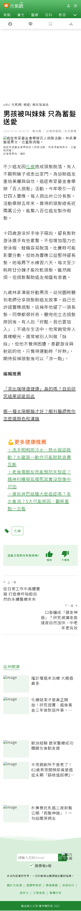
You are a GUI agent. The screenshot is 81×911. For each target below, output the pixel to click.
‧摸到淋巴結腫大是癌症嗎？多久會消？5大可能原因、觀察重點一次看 (39, 501)
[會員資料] (68, 6)
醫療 (34, 14)
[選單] (75, 6)
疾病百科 (68, 885)
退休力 (24, 893)
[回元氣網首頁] (16, 5)
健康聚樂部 (33, 885)
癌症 (27, 104)
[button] (75, 15)
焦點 (7, 14)
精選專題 (52, 885)
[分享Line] (30, 23)
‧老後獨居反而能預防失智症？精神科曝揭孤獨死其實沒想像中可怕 (39, 479)
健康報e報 (43, 865)
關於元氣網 (14, 885)
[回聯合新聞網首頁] (6, 6)
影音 (62, 14)
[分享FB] (10, 23)
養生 (21, 14)
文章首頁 (39, 893)
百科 (48, 14)
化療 (30, 166)
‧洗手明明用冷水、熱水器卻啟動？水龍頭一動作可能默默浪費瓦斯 (39, 457)
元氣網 (16, 104)
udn (6, 104)
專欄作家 (55, 893)
